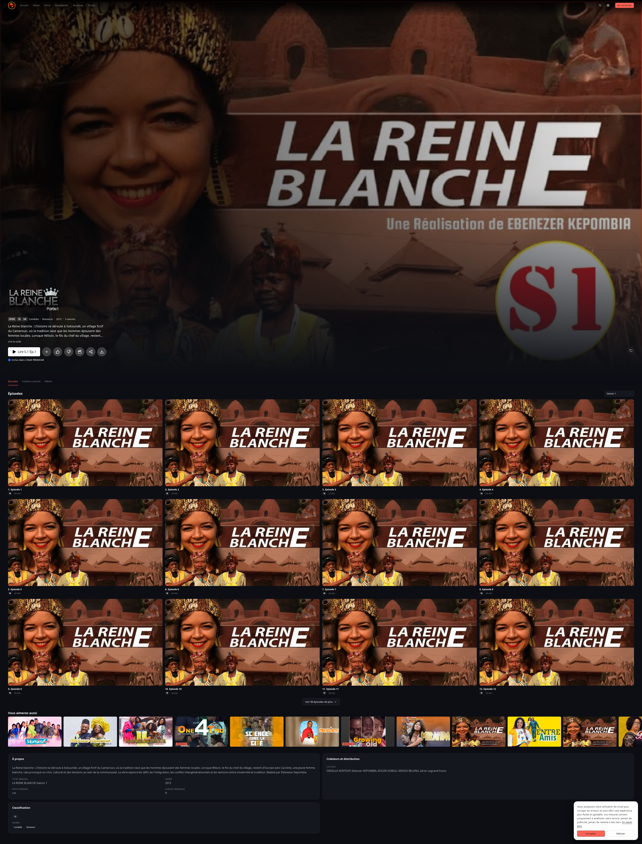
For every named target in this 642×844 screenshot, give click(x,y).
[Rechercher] (600, 5)
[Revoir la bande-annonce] (631, 351)
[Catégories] (608, 5)
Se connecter (624, 5)
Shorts (91, 5)
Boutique (78, 5)
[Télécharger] (101, 351)
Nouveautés (61, 5)
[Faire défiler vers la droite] (639, 732)
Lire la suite (14, 341)
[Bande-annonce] (79, 351)
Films (47, 5)
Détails (48, 381)
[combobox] (619, 394)
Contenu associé (31, 381)
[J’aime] (57, 351)
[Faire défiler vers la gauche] (3, 732)
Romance (30, 827)
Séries (36, 5)
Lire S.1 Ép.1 (27, 351)
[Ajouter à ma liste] (46, 351)
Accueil (24, 5)
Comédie (18, 827)
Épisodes (13, 381)
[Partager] (90, 351)
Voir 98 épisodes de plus (319, 701)
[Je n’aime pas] (68, 351)
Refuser (620, 833)
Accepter (591, 833)
